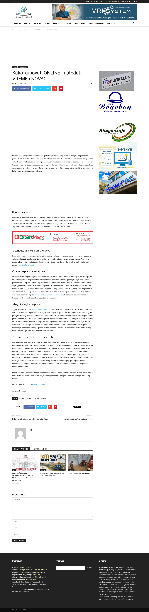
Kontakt (134, 1)
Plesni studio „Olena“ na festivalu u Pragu (77, 419)
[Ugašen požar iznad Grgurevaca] (80, 462)
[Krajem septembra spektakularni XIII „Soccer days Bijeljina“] (53, 462)
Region (56, 23)
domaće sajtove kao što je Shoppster (48, 295)
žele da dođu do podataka (41, 309)
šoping (43, 398)
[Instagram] (18, 1)
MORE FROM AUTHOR (39, 449)
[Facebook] (14, 1)
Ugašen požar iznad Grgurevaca (79, 473)
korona (21, 398)
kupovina (29, 398)
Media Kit (111, 23)
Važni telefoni (125, 1)
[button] (134, 23)
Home (14, 30)
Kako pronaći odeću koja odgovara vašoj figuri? (30, 419)
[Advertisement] (74, 48)
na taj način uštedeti (26, 265)
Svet (83, 23)
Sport (47, 23)
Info (76, 23)
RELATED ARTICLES (21, 449)
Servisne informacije (112, 1)
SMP (15, 83)
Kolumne (67, 23)
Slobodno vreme (96, 23)
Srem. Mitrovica (21, 23)
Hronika (37, 23)
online (37, 398)
